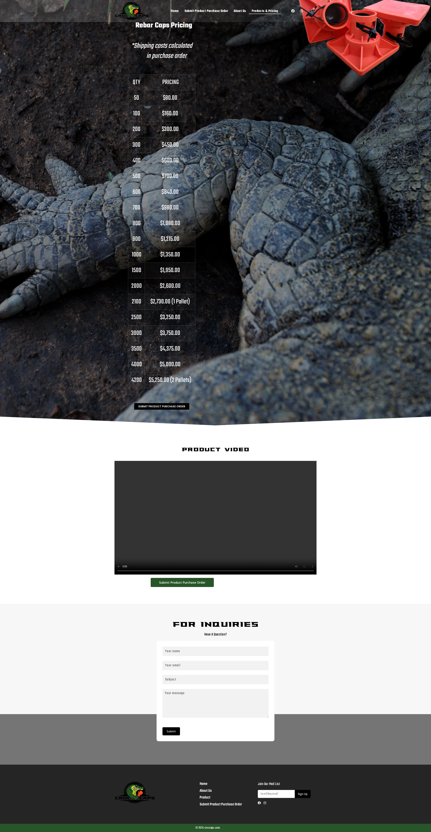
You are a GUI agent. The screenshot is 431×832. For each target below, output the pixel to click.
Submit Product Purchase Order (206, 11)
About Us (240, 11)
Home (175, 11)
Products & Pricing (265, 11)
